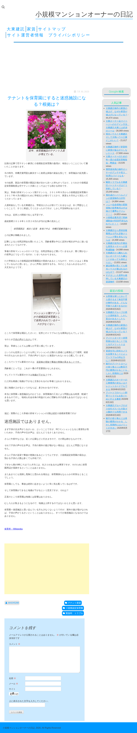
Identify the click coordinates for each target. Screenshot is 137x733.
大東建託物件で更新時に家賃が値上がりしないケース (116, 150)
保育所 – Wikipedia (13, 529)
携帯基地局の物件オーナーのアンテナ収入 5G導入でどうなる (116, 172)
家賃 (31, 28)
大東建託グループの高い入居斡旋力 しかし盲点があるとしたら (116, 315)
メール (13, 684)
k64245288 (13, 603)
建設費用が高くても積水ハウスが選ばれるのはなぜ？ (116, 269)
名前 (12, 678)
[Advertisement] (68, 64)
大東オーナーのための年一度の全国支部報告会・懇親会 (116, 159)
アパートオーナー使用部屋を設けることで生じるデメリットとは (116, 341)
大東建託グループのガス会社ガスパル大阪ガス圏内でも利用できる (116, 408)
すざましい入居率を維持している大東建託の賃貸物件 (116, 278)
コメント (14, 644)
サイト (12, 689)
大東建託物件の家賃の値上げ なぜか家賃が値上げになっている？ (116, 111)
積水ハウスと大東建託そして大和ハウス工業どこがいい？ (116, 137)
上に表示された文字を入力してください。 (29, 701)
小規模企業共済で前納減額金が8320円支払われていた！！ (117, 220)
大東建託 (16, 28)
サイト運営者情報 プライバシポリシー (48, 34)
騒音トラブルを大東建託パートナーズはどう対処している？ (116, 185)
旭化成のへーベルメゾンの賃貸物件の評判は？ (116, 198)
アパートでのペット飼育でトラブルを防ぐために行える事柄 (116, 395)
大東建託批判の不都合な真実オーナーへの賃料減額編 (116, 246)
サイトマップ (52, 28)
